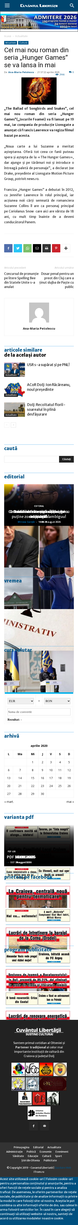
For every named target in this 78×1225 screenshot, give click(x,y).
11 (60, 770)
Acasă (7, 36)
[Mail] (44, 1126)
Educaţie (33, 1156)
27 (8, 794)
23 (42, 786)
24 (51, 786)
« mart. (9, 802)
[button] (72, 5)
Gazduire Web (63, 1167)
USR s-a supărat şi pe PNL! (48, 364)
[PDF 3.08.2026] (39, 1012)
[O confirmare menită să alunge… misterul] (39, 546)
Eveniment (62, 1151)
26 (69, 786)
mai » (70, 802)
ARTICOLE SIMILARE (23, 350)
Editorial (14, 476)
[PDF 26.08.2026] (39, 887)
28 (20, 794)
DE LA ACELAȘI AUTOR (25, 354)
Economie (46, 1151)
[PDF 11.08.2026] (39, 970)
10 (51, 770)
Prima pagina (21, 1147)
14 (20, 778)
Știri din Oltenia (30, 1160)
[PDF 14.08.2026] (39, 928)
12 (69, 770)
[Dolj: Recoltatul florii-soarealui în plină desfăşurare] (14, 409)
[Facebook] (33, 1126)
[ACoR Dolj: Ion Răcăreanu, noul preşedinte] (14, 389)
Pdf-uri (12, 851)
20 (8, 786)
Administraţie (14, 1151)
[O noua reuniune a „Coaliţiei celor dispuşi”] (39, 671)
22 (32, 786)
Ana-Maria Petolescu (21, 72)
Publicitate (50, 1160)
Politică (31, 1151)
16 (42, 778)
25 (60, 786)
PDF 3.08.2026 (20, 857)
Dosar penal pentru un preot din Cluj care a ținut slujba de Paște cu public (56, 280)
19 (69, 778)
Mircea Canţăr (26, 521)
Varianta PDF (19, 817)
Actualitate (21, 36)
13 (8, 778)
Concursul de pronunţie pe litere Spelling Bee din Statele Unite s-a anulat (21, 280)
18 (60, 778)
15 (32, 778)
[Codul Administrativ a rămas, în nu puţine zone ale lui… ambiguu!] (39, 630)
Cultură (23, 42)
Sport (58, 1156)
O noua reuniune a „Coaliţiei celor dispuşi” (39, 514)
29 (32, 794)
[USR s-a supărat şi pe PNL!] (14, 369)
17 (51, 778)
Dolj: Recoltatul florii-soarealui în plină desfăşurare (46, 409)
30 (42, 794)
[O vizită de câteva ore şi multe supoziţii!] (39, 588)
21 (20, 786)
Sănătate (18, 1156)
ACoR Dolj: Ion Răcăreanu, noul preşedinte (48, 387)
